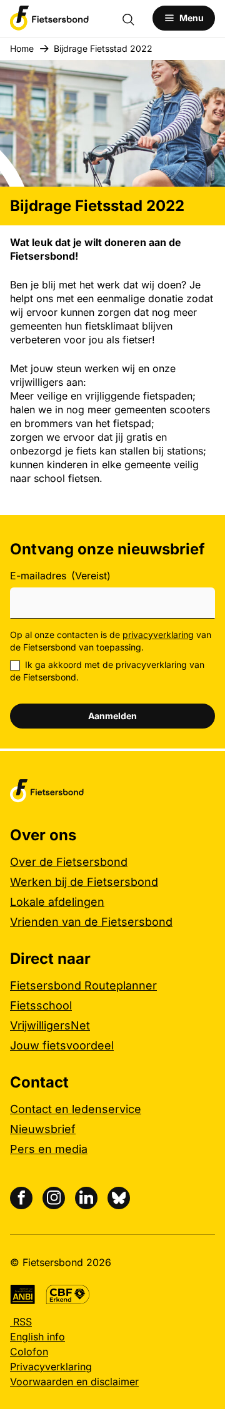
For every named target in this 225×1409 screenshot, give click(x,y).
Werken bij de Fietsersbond (84, 881)
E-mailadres (60, 575)
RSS (21, 1321)
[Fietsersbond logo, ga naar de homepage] (49, 18)
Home (22, 48)
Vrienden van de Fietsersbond (91, 921)
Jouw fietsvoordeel (62, 1045)
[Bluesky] (119, 1198)
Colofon (29, 1351)
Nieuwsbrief (43, 1129)
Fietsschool (41, 1005)
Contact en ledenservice (75, 1109)
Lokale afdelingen (57, 901)
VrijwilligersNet (50, 1025)
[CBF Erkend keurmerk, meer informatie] (68, 1294)
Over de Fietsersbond (69, 861)
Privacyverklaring (51, 1366)
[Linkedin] (86, 1198)
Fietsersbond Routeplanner (83, 985)
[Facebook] (21, 1198)
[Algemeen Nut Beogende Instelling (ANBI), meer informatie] (23, 1294)
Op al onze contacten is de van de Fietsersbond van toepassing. (110, 640)
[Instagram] (53, 1198)
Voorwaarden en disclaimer (74, 1381)
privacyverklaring (158, 634)
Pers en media (49, 1149)
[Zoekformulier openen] (134, 18)
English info (37, 1336)
